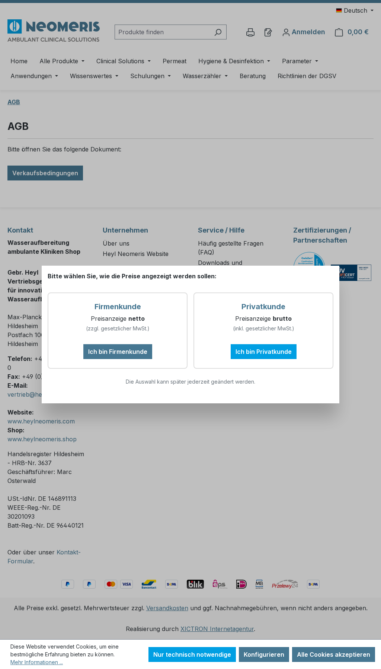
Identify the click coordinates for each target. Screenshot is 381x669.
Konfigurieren (264, 654)
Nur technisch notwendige (192, 654)
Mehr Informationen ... (36, 662)
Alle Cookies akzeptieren (333, 654)
